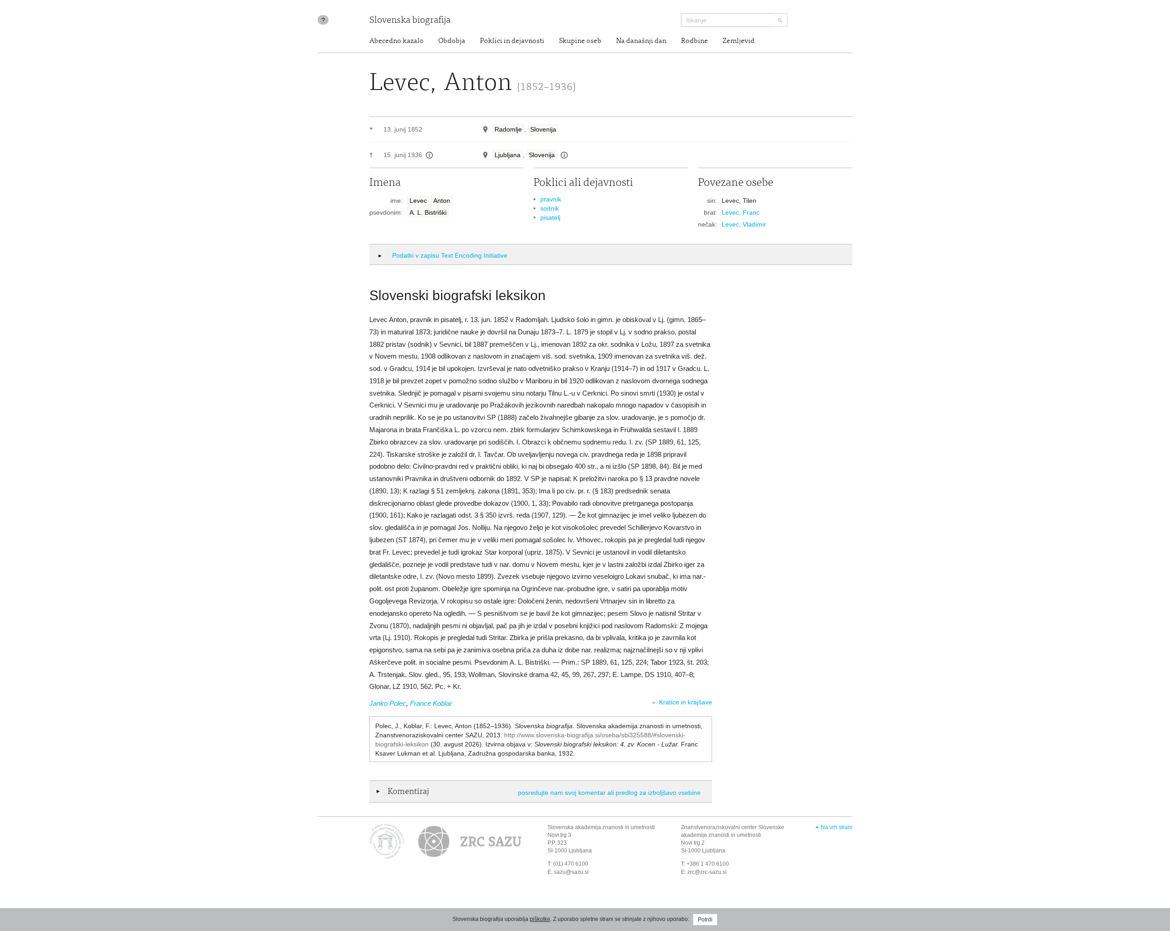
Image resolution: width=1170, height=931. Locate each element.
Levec (418, 200)
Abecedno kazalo (396, 41)
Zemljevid (739, 41)
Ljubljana (508, 155)
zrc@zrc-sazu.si (707, 872)
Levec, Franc (741, 212)
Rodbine (694, 41)
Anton (441, 200)
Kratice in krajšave (685, 702)
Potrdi (705, 919)
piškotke (540, 919)
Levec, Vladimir (744, 224)
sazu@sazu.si (571, 872)
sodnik (549, 208)
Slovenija (543, 129)
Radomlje (508, 129)
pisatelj (550, 217)
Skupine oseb (580, 41)
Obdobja (451, 41)
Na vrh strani (836, 827)
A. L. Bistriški (428, 212)
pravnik (550, 199)
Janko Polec (387, 703)
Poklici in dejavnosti (512, 41)
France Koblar (431, 703)
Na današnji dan (641, 41)
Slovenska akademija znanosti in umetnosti (601, 827)
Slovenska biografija (410, 21)
